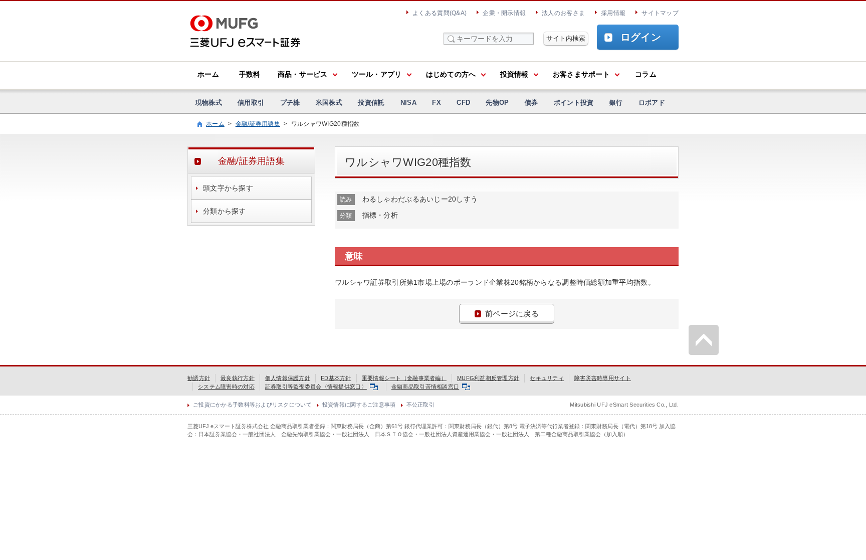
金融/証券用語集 (258, 123)
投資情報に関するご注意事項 (359, 405)
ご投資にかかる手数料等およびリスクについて (252, 405)
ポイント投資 (574, 102)
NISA (408, 102)
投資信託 (371, 102)
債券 (531, 102)
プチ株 (290, 102)
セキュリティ (547, 378)
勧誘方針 (198, 378)
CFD (463, 102)
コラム (646, 74)
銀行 (616, 102)
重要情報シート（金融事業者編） (404, 378)
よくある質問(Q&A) (439, 13)
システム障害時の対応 (226, 387)
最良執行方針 (238, 378)
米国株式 (329, 102)
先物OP (497, 102)
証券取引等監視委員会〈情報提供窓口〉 (316, 387)
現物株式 (208, 102)
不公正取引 (420, 405)
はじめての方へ (451, 74)
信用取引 (251, 102)
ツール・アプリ (377, 74)
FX (436, 102)
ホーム (208, 74)
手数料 (250, 74)
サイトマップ (660, 13)
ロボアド (651, 102)
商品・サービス (303, 74)
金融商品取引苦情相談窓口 (425, 387)
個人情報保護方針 (287, 378)
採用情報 (613, 13)
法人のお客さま (563, 13)
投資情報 (514, 74)
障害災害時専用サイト (602, 378)
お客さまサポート (581, 74)
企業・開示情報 (504, 13)
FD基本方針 (336, 378)
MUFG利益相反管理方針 (488, 378)
